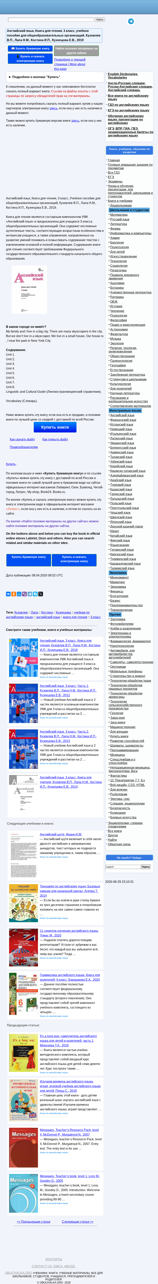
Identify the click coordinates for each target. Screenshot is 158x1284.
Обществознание (122, 356)
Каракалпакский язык (125, 563)
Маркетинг (117, 582)
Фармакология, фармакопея (130, 641)
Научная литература (125, 393)
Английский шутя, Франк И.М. (61, 834)
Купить (11, 464)
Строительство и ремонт (127, 676)
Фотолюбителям (121, 623)
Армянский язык (122, 452)
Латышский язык (122, 498)
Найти (112, 839)
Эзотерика (117, 619)
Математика (119, 214)
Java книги (117, 722)
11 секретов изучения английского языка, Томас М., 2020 (69, 933)
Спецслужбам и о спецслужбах (122, 761)
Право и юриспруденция (127, 324)
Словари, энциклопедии (127, 803)
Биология (117, 242)
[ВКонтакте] (8, 594)
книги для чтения (75, 617)
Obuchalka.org (18, 1273)
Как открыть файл (55, 439)
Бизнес (115, 600)
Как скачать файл (22, 439)
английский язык (48, 617)
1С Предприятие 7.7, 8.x (127, 780)
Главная (114, 160)
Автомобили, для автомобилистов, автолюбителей (122, 654)
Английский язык (122, 415)
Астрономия (119, 329)
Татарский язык (121, 457)
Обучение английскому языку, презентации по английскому (126, 119)
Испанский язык (121, 424)
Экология (117, 343)
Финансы (116, 591)
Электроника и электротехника (120, 634)
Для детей (117, 251)
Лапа (34, 612)
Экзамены (115, 181)
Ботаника (117, 287)
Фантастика (118, 775)
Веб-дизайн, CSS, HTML (127, 785)
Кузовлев (21, 612)
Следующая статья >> (77, 1221)
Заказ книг (117, 717)
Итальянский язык (123, 433)
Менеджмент (119, 577)
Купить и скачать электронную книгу (74, 559)
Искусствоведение (123, 256)
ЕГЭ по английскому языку (128, 110)
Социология (119, 265)
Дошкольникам (121, 205)
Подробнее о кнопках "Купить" (36, 77)
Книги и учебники (120, 200)
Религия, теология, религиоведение (123, 349)
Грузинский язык (122, 549)
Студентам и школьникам (128, 379)
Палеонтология (121, 360)
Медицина (117, 754)
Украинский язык (122, 443)
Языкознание (119, 545)
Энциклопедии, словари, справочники (125, 824)
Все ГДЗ (114, 172)
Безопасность (120, 808)
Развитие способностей (127, 741)
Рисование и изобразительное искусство (128, 399)
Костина (47, 612)
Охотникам (118, 666)
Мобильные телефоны (126, 671)
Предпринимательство (126, 605)
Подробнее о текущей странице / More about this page (70, 64)
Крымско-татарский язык (127, 470)
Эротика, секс (120, 798)
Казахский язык (121, 489)
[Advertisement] (39, 163)
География (118, 365)
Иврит (114, 531)
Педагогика (118, 270)
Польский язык (120, 503)
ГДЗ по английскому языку (128, 104)
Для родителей (121, 388)
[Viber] (24, 594)
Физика (115, 228)
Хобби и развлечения (125, 628)
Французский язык (123, 419)
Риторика (117, 297)
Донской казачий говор (126, 526)
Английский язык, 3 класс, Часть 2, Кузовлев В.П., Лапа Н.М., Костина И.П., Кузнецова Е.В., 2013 (68, 736)
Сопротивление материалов (130, 406)
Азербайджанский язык (127, 475)
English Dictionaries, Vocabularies (123, 75)
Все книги (115, 831)
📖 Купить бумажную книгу (30, 48)
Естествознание (121, 370)
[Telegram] (30, 594)
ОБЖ (114, 301)
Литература (118, 224)
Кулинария (118, 812)
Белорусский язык (123, 447)
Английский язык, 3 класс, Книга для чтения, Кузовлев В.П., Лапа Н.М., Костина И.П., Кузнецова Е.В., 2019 (70, 645)
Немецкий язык (121, 429)
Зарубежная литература (127, 374)
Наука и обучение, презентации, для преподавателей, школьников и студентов (130, 191)
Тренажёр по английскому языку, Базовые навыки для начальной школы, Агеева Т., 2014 (70, 891)
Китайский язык (121, 535)
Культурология (120, 384)
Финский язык (120, 540)
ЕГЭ (111, 177)
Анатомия (117, 283)
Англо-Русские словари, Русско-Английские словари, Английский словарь (130, 87)
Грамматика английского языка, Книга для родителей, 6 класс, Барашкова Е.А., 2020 (70, 977)
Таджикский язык (122, 568)
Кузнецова (63, 612)
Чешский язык (120, 512)
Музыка (115, 338)
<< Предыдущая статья (33, 1221)
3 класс (95, 617)
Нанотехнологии (122, 646)
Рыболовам (118, 794)
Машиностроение (122, 727)
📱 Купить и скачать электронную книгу (30, 58)
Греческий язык (121, 494)
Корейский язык (121, 466)
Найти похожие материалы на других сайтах (76, 50)
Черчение (117, 311)
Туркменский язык (123, 559)
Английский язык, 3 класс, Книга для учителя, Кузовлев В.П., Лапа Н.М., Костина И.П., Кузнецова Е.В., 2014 (71, 782)
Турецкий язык (120, 484)
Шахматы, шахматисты (126, 745)
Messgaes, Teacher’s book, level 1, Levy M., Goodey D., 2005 (70, 1178)
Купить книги (55, 427)
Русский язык (119, 219)
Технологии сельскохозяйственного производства (125, 705)
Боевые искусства (123, 817)
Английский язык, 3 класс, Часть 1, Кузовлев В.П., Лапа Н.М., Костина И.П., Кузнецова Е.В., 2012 (68, 690)
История (116, 306)
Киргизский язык (122, 554)
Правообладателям (24, 447)
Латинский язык (121, 438)
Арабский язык (120, 480)
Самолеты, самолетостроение (131, 662)
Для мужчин (118, 789)
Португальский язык (124, 508)
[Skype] (35, 594)
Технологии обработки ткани (130, 680)
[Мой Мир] (19, 594)
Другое (113, 835)
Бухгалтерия (119, 596)
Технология (118, 261)
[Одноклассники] (13, 594)
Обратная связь (119, 844)
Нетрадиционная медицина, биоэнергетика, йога (129, 769)
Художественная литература (130, 292)
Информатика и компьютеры (130, 233)
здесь (53, 108)
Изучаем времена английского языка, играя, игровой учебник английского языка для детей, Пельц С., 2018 (70, 1086)
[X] (40, 594)
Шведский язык (121, 517)
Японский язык (121, 521)
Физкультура (119, 334)
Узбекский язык (121, 461)
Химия (115, 238)
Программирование (124, 750)
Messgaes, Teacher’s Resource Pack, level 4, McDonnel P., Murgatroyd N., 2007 (69, 1132)
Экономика (118, 586)
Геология (116, 713)
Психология (118, 315)
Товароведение (121, 610)
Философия (118, 320)
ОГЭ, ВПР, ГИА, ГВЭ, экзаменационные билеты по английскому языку (130, 132)
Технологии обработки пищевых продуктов (125, 687)
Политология (119, 247)
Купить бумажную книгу (29, 556)
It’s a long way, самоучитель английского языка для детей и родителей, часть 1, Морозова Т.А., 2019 (68, 1040)
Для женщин (119, 731)
